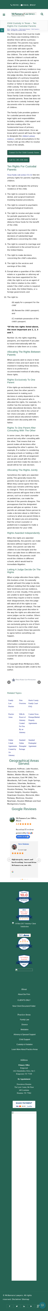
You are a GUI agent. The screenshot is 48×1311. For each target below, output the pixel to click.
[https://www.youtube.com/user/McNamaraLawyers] (31, 1306)
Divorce (25, 1025)
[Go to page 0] (20, 879)
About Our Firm (24, 994)
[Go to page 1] (22, 879)
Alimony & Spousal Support (24, 1034)
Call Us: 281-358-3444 (18, 160)
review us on (21, 836)
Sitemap (25, 1299)
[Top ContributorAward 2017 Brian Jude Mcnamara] (24, 967)
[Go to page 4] (27, 879)
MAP (33, 5)
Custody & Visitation (25, 1044)
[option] (24, 681)
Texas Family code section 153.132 (19, 175)
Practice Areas (14, 29)
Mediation (24, 1029)
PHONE (16, 5)
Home (8, 29)
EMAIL (26, 5)
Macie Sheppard (24, 844)
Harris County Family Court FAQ (33, 703)
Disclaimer (16, 1299)
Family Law (24, 1020)
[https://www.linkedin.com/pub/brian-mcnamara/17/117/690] (24, 1306)
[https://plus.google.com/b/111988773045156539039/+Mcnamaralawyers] (38, 1306)
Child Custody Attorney (24, 29)
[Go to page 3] (25, 879)
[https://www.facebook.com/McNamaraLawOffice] (9, 1306)
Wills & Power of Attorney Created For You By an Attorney (22, 723)
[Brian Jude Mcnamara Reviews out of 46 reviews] (24, 950)
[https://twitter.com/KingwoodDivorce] (17, 1306)
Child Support (24, 1039)
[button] (2, 30)
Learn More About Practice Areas (25, 1049)
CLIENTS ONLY (24, 1000)
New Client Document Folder (24, 1006)
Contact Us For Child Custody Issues (24, 152)
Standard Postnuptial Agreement (32, 743)
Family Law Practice (11, 703)
